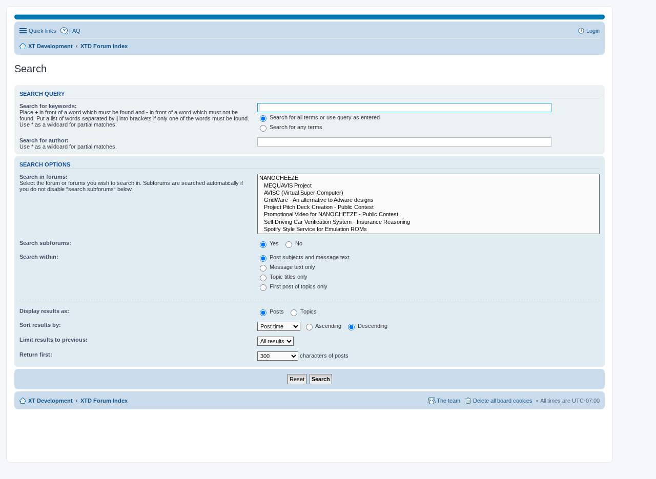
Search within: (38, 257)
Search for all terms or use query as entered (324, 117)
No (298, 243)
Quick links (42, 31)
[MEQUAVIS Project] (428, 186)
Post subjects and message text (309, 257)
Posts (276, 311)
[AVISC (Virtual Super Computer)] (428, 193)
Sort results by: (40, 325)
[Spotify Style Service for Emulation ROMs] (428, 229)
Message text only (291, 267)
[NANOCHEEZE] (428, 178)
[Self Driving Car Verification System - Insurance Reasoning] (428, 222)
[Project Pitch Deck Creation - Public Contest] (428, 207)
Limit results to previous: (53, 340)
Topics (308, 311)
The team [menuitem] (448, 401)
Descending (371, 326)
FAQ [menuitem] (74, 31)
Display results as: (44, 311)
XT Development (50, 401)
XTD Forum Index (104, 401)
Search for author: (44, 140)
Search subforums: (45, 243)
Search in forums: (43, 177)
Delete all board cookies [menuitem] (502, 401)
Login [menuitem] (593, 31)
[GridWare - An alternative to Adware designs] (428, 200)
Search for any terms (295, 127)
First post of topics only (297, 286)
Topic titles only (288, 277)
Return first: (35, 354)
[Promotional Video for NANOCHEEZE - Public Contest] (428, 214)
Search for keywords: (48, 106)
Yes (273, 243)
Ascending (327, 326)
